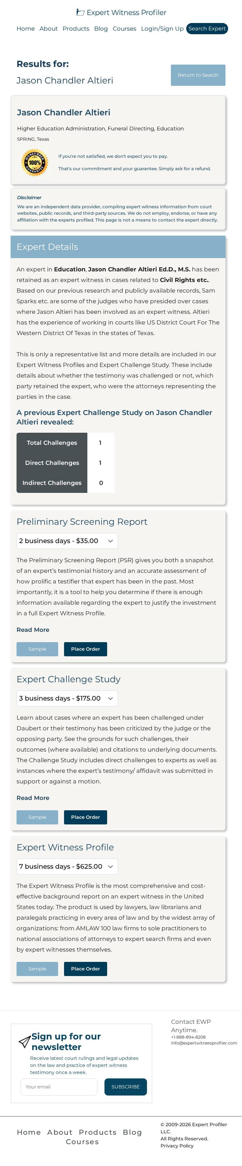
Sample (37, 649)
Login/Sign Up (162, 28)
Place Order (85, 649)
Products (76, 28)
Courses (124, 28)
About (49, 28)
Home (26, 28)
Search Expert (207, 28)
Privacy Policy (177, 1146)
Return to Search (198, 75)
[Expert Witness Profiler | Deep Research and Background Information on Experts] (121, 11)
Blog (101, 28)
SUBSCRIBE (126, 1087)
